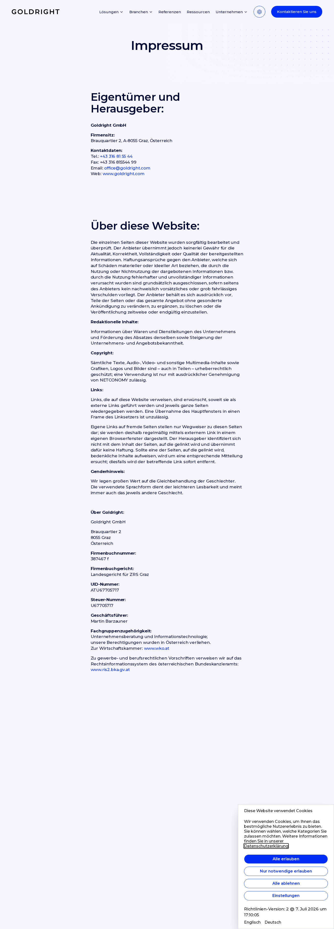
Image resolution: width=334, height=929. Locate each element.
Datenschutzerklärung (266, 846)
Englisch (252, 922)
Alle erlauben (286, 859)
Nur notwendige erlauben (286, 871)
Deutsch (273, 922)
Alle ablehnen (286, 883)
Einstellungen (286, 895)
